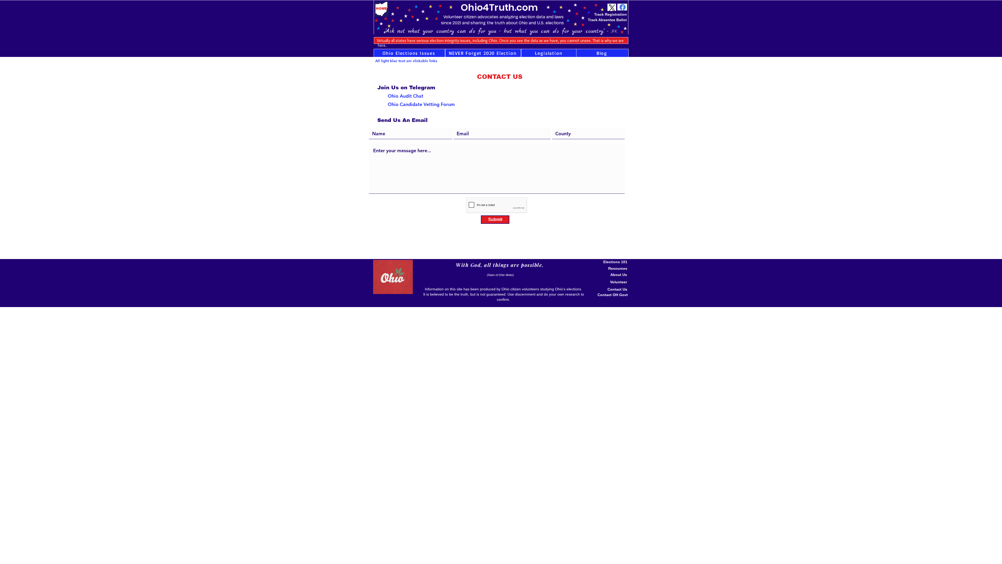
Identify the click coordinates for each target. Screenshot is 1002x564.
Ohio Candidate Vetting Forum (421, 104)
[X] (612, 8)
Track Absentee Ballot (607, 20)
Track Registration (610, 14)
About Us (618, 275)
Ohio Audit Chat (405, 96)
